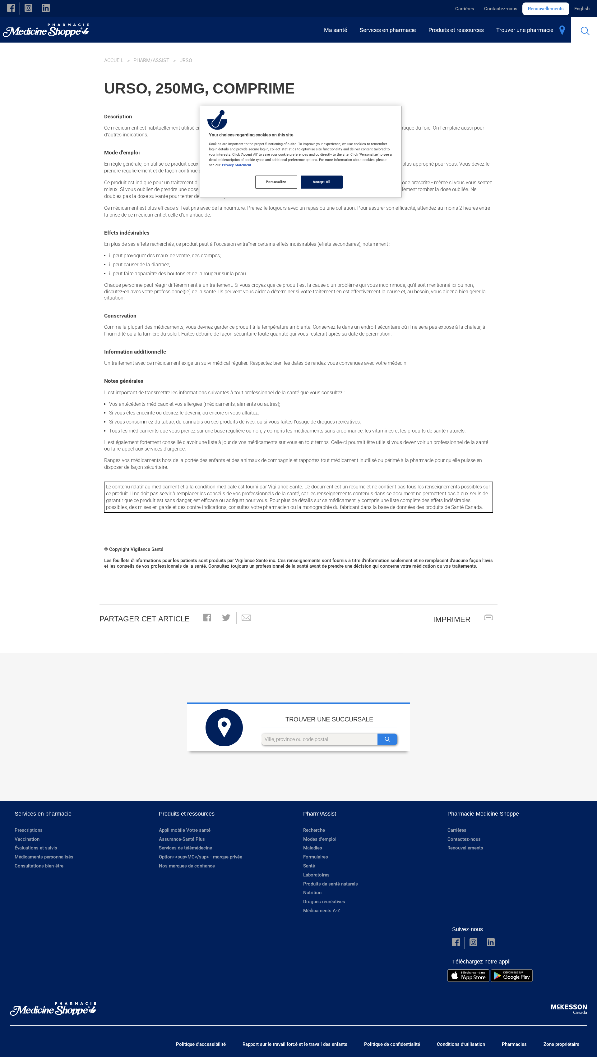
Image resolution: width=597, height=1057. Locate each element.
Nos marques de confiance (187, 866)
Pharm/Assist (151, 60)
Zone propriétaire (561, 1044)
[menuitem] (337, 30)
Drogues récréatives (324, 901)
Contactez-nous (500, 8)
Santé (309, 866)
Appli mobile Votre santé (185, 830)
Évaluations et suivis (36, 848)
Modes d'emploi (319, 839)
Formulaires (315, 857)
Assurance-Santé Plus (182, 839)
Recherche (314, 830)
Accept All (322, 182)
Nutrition (312, 892)
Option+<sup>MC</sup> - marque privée (200, 857)
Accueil (113, 60)
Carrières (464, 8)
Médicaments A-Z (321, 910)
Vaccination (27, 839)
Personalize (276, 182)
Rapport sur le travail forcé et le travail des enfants (295, 1044)
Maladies (312, 848)
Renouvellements (546, 8)
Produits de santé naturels (330, 884)
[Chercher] (387, 739)
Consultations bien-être (39, 866)
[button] (11, 8)
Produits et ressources (187, 814)
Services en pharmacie (43, 814)
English (582, 8)
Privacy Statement (236, 165)
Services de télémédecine (185, 848)
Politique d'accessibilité (201, 1044)
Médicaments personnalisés (44, 857)
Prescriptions (29, 830)
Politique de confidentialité (392, 1044)
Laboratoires (316, 875)
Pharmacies (514, 1044)
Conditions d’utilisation (461, 1044)
